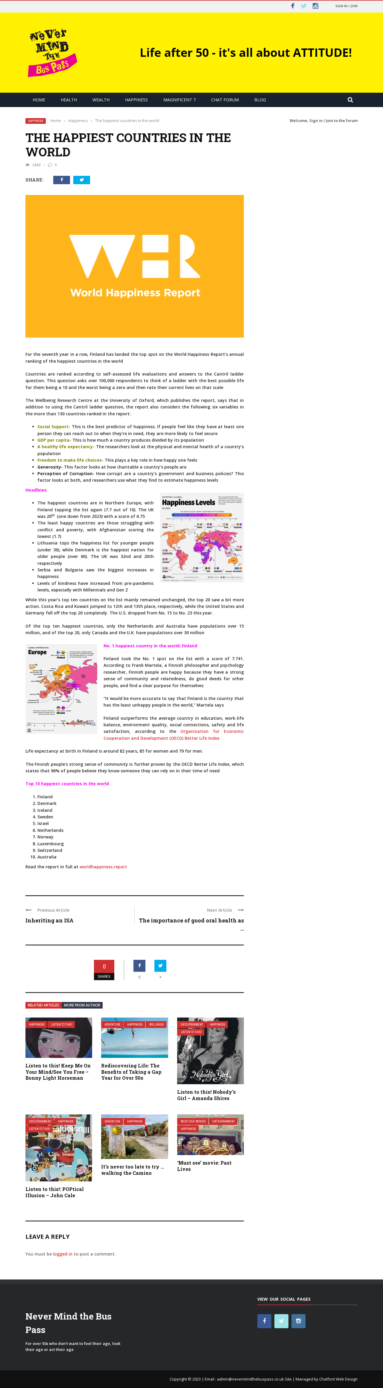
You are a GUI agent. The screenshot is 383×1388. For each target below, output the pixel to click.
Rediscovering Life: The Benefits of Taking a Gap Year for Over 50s (131, 1071)
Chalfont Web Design (338, 1379)
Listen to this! (61, 1024)
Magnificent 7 (179, 100)
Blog (260, 100)
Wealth (101, 100)
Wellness (156, 1024)
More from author (82, 1005)
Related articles (43, 1005)
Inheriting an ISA (49, 920)
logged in (62, 1254)
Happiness (136, 100)
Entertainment (192, 1024)
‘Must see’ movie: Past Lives (204, 1166)
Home (39, 100)
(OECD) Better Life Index (194, 738)
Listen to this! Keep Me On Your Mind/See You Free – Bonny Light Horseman (58, 1071)
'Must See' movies (193, 1121)
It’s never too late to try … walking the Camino (132, 1169)
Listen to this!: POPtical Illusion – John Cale (54, 1192)
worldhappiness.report (103, 867)
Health (69, 100)
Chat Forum (225, 100)
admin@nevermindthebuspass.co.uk (250, 1379)
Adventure (113, 1024)
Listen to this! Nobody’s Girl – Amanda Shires (206, 1095)
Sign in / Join (346, 6)
